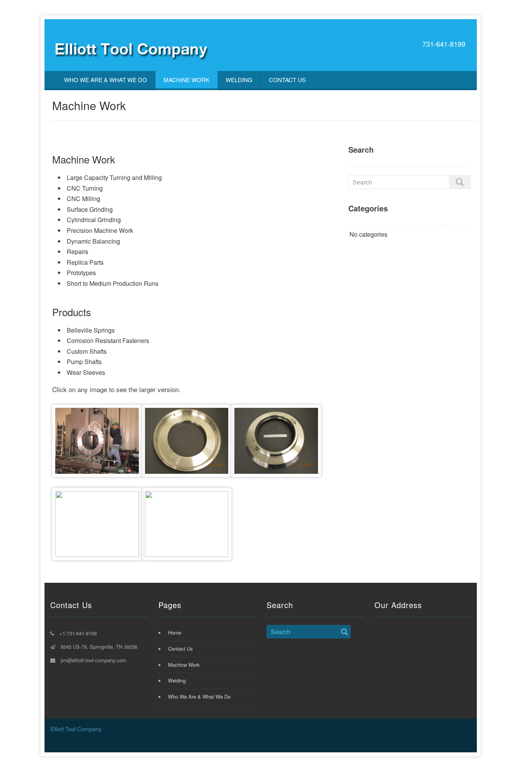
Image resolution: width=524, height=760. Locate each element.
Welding (239, 80)
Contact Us (287, 80)
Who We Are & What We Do (105, 80)
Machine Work (186, 80)
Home (174, 632)
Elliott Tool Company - (77, 729)
